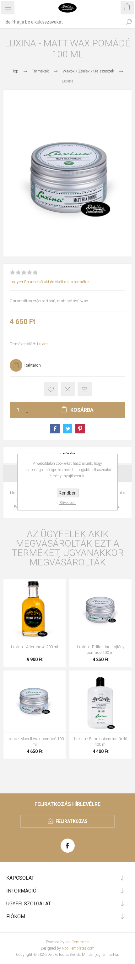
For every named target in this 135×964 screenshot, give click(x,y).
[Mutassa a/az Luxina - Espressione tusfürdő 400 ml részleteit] (100, 701)
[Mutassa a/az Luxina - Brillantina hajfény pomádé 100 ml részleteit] (100, 610)
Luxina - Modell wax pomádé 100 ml (34, 741)
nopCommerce (77, 942)
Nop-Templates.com (78, 948)
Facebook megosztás (55, 428)
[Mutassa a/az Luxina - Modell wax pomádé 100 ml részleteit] (34, 701)
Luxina (43, 344)
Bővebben (67, 503)
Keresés (128, 22)
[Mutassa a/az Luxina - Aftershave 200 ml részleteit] (34, 610)
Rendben (68, 492)
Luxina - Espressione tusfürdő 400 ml (100, 741)
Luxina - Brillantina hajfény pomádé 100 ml (100, 649)
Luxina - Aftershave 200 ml (34, 646)
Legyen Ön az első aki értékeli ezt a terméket (50, 281)
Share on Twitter (67, 428)
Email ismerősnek (85, 389)
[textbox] (61, 22)
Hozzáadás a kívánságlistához (51, 389)
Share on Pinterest (80, 428)
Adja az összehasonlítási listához (68, 389)
